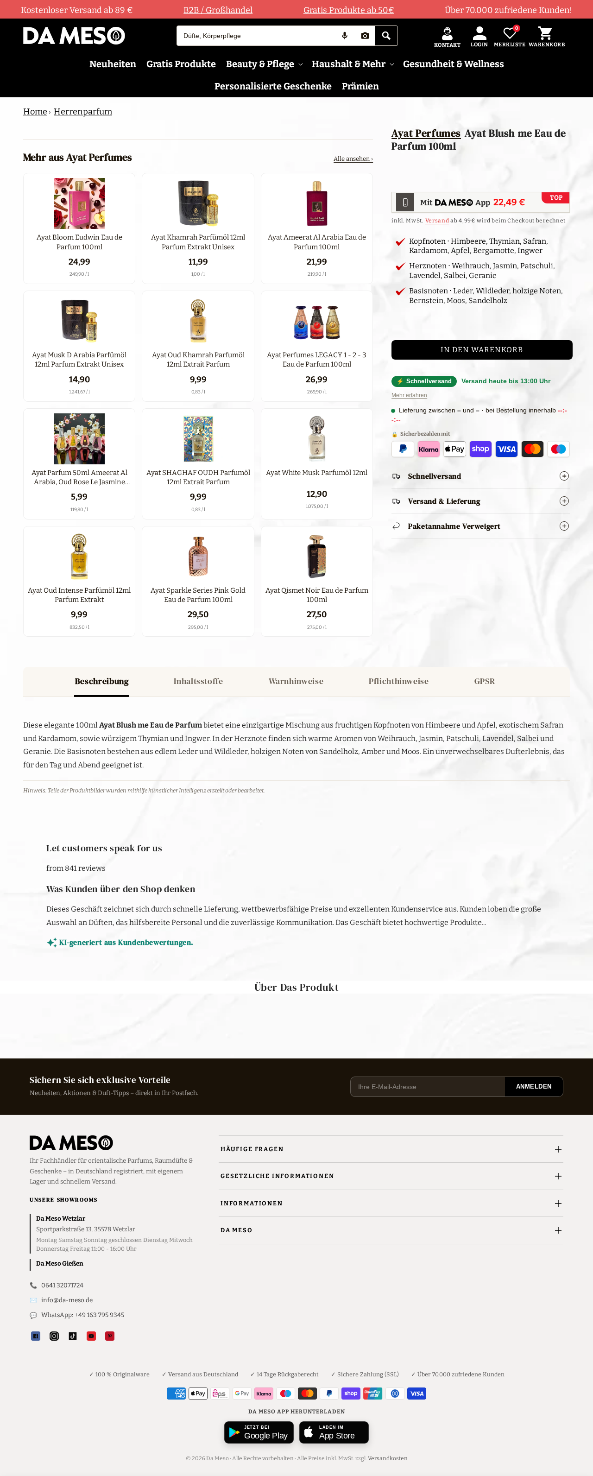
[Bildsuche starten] (365, 35)
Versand (437, 220)
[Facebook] (36, 1336)
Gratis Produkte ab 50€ (348, 10)
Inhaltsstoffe (198, 681)
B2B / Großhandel (217, 10)
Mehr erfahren (409, 395)
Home (35, 112)
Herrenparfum (83, 112)
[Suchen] (386, 35)
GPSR (484, 681)
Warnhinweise (296, 681)
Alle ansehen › (353, 158)
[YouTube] (91, 1336)
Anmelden (534, 1086)
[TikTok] (73, 1336)
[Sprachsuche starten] (344, 35)
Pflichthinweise (399, 681)
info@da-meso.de (67, 1300)
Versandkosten (388, 1458)
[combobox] (255, 35)
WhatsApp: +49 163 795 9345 (82, 1315)
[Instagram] (54, 1336)
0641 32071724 (62, 1285)
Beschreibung (102, 681)
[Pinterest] (110, 1336)
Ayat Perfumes (426, 133)
